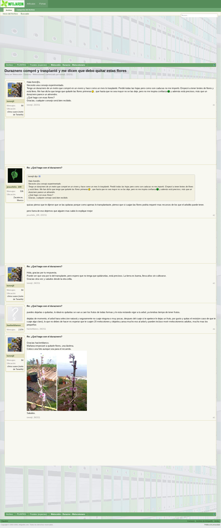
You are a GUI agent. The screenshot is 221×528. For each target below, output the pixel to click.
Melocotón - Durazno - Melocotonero (29, 74)
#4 (214, 329)
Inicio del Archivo (10, 14)
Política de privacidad (212, 525)
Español (5, 521)
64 (22, 105)
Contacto (191, 521)
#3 (214, 283)
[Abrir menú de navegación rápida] (214, 65)
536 (21, 191)
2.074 (20, 330)
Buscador (25, 14)
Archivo (9, 10)
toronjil (62, 74)
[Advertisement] (95, 40)
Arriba (216, 521)
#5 (214, 417)
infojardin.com (24, 525)
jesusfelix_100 (14, 187)
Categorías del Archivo (26, 10)
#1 (214, 105)
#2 (214, 215)
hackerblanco (14, 325)
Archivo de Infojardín (204, 521)
